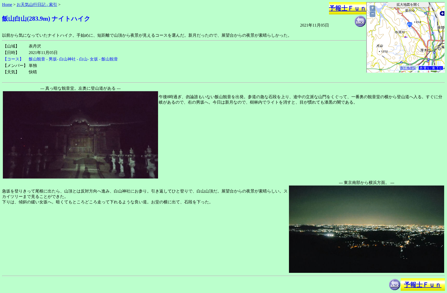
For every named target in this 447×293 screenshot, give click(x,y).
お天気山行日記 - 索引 (37, 4)
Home (7, 4)
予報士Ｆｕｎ (347, 8)
